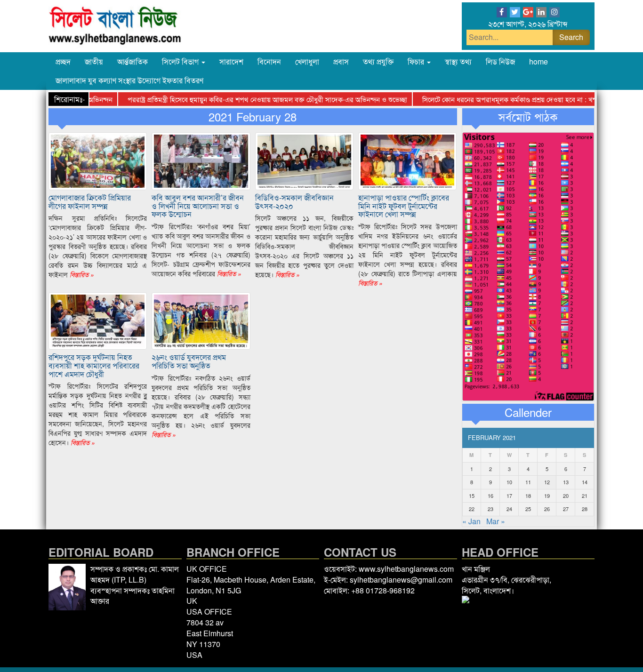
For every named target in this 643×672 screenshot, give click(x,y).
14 (584, 482)
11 (528, 482)
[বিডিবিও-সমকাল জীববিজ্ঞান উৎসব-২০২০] (304, 160)
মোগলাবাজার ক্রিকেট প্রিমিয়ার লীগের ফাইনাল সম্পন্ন (89, 201)
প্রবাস (341, 61)
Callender (528, 412)
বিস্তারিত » (81, 274)
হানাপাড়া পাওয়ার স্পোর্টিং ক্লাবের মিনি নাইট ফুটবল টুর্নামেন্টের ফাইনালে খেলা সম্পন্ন (403, 205)
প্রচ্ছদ (63, 61)
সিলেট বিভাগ (181, 61)
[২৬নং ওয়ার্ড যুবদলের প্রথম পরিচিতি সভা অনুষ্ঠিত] (201, 319)
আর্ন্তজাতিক (132, 61)
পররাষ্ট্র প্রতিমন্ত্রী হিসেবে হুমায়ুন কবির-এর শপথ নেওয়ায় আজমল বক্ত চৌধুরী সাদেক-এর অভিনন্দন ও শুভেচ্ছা (254, 99)
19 (547, 495)
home (538, 61)
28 (584, 508)
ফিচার (417, 61)
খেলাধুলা (307, 61)
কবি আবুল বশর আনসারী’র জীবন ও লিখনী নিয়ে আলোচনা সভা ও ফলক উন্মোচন (198, 205)
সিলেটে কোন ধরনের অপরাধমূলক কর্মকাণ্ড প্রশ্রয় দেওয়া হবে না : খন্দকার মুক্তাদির (514, 99)
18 (528, 495)
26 (547, 508)
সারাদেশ (231, 61)
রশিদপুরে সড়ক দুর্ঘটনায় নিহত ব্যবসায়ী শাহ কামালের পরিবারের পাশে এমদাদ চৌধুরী (93, 365)
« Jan (471, 521)
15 (471, 495)
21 (584, 495)
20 (566, 495)
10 (509, 482)
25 (528, 508)
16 (490, 495)
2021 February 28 (253, 117)
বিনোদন (269, 61)
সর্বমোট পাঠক (527, 117)
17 (509, 495)
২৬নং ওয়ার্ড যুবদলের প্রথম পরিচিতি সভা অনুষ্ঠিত (189, 361)
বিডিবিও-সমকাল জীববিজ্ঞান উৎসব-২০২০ (294, 201)
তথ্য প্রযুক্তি (378, 61)
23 (490, 508)
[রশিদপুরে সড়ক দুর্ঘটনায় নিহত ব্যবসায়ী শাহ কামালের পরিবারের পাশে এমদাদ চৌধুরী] (97, 319)
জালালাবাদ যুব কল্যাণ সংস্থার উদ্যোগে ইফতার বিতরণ (129, 80)
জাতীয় (94, 61)
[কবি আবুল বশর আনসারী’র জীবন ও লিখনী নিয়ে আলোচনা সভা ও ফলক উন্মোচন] (201, 160)
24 (509, 508)
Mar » (495, 521)
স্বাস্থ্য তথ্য (458, 61)
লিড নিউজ (500, 61)
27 (566, 508)
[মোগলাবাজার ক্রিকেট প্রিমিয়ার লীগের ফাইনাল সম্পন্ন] (97, 160)
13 (566, 482)
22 (471, 508)
